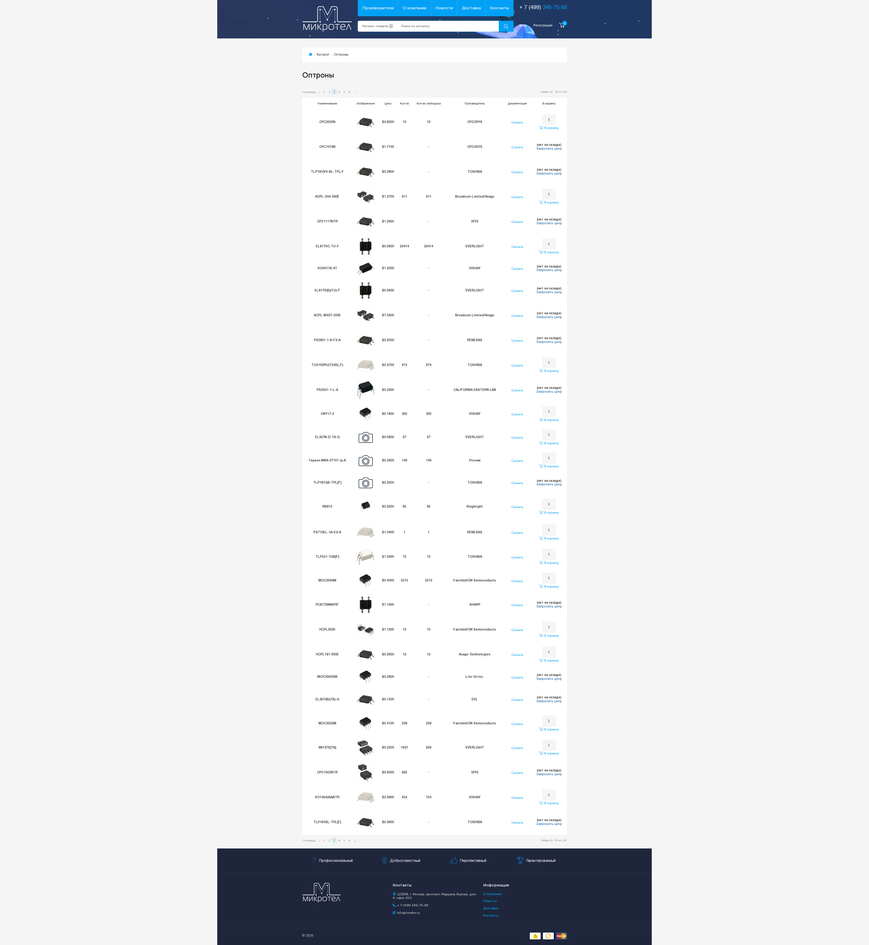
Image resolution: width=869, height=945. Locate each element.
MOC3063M (327, 580)
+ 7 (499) (543, 7)
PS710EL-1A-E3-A (327, 532)
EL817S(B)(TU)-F (327, 290)
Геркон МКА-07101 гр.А (327, 460)
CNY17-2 (327, 414)
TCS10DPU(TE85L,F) (327, 365)
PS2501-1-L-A (327, 390)
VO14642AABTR (327, 797)
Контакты (499, 7)
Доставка (471, 7)
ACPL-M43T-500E (327, 315)
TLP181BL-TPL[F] (327, 822)
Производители (378, 7)
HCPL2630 (327, 629)
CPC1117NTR (327, 221)
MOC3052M (327, 723)
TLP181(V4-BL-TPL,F (327, 171)
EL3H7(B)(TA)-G (327, 699)
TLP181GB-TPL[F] (327, 482)
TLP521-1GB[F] (327, 556)
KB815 (327, 506)
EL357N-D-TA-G (327, 437)
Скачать (517, 122)
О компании (414, 7)
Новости (444, 7)
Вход (523, 25)
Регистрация (542, 25)
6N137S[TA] (327, 747)
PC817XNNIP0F (327, 604)
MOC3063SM (327, 677)
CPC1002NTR (327, 772)
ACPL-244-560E (327, 196)
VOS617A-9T (327, 268)
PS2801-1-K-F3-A (327, 340)
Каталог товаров (375, 26)
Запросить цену (549, 148)
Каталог (323, 54)
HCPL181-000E (327, 654)
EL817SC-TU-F (327, 246)
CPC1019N (327, 147)
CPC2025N (327, 122)
